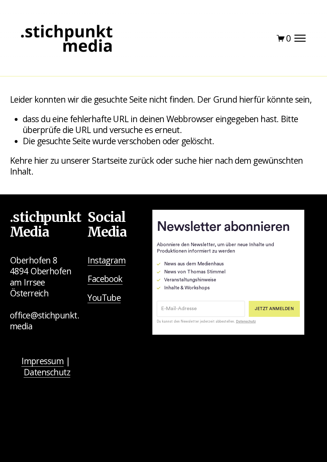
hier (41, 160)
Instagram (106, 260)
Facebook (105, 278)
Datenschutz (47, 372)
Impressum (42, 361)
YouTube (104, 297)
